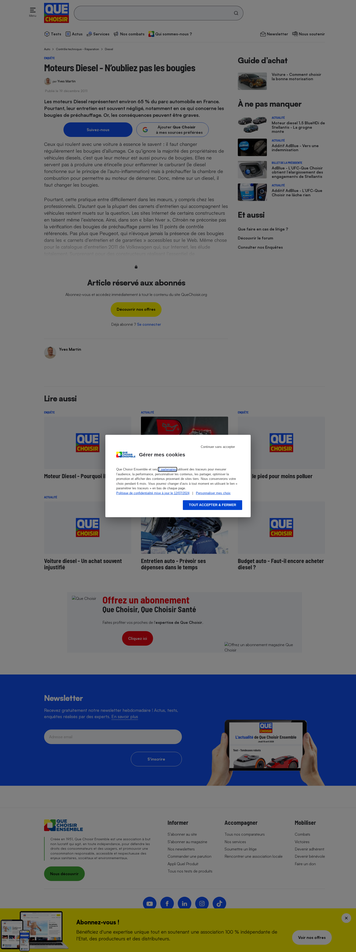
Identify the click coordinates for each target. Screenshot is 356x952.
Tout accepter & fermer (212, 505)
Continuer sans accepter (218, 447)
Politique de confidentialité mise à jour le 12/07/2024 (152, 493)
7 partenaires (167, 469)
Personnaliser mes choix (213, 493)
